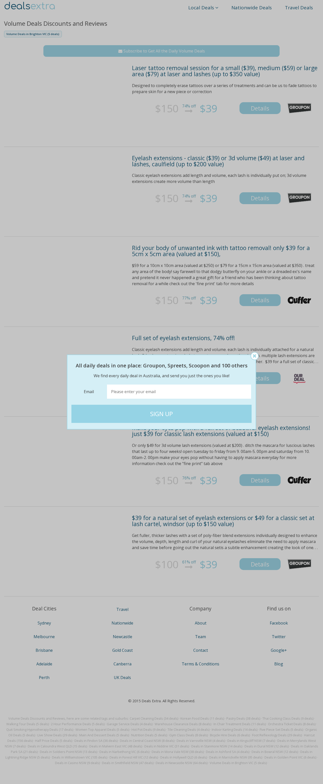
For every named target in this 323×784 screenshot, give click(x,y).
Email (89, 392)
